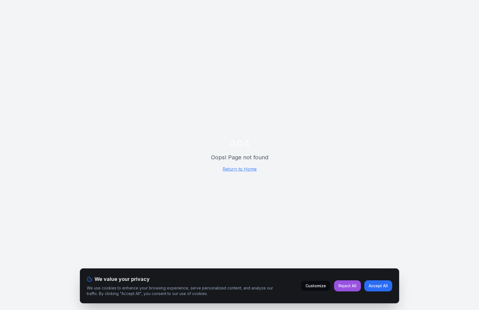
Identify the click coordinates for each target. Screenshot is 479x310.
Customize (315, 285)
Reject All (347, 285)
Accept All (378, 285)
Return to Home (240, 169)
